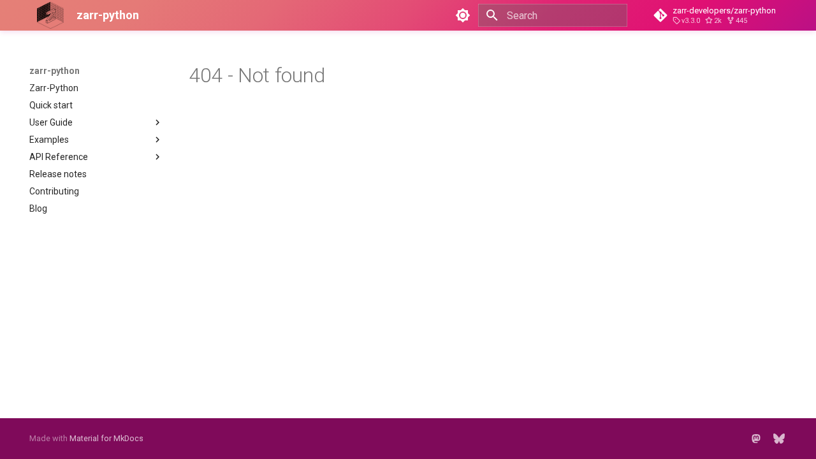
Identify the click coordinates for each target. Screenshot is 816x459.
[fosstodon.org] (756, 438)
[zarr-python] (43, 15)
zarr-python (54, 71)
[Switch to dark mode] (463, 15)
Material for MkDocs (106, 438)
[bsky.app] (779, 438)
